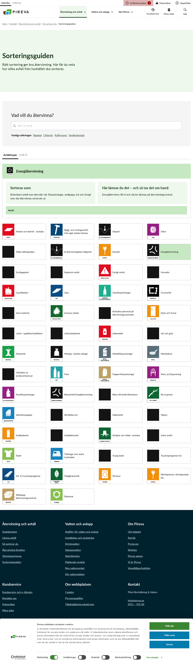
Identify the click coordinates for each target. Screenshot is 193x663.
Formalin (165, 272)
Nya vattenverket (74, 568)
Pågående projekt (75, 562)
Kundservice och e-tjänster (17, 592)
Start (4, 23)
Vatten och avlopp (100, 11)
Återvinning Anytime (13, 549)
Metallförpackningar (122, 353)
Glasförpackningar (121, 292)
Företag (16, 3)
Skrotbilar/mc (71, 414)
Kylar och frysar (168, 313)
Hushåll (5, 3)
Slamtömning (72, 556)
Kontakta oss (9, 598)
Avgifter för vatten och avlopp (81, 531)
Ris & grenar (167, 394)
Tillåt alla (169, 626)
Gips (66, 292)
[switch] (82, 657)
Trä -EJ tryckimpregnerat (28, 476)
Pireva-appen (135, 556)
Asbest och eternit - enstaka (30, 231)
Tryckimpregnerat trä (171, 455)
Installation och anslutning (79, 537)
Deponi (116, 231)
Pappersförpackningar (123, 374)
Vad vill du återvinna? (32, 115)
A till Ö (23, 154)
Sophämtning (9, 531)
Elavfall (116, 251)
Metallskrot (166, 353)
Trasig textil (118, 455)
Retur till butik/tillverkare (124, 394)
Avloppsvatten (73, 549)
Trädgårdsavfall (71, 476)
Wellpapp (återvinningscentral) (26, 496)
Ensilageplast (22, 272)
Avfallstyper (10, 154)
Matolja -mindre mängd (75, 353)
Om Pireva (124, 11)
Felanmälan (8, 604)
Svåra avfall (166, 435)
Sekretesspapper (24, 414)
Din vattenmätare (75, 574)
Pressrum (133, 543)
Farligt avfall (118, 272)
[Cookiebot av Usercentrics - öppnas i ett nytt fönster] (18, 657)
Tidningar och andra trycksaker (74, 455)
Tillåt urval (169, 635)
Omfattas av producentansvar (24, 374)
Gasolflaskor (22, 292)
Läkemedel (117, 333)
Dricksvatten (72, 543)
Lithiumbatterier (72, 333)
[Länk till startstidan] (16, 12)
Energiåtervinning (169, 251)
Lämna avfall (9, 537)
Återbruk (68, 496)
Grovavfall (166, 292)
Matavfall (20, 353)
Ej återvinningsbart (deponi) (77, 251)
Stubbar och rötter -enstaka (126, 435)
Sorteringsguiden (11, 562)
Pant (66, 374)
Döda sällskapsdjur (25, 251)
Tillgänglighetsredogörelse (79, 604)
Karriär (132, 537)
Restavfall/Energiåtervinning (78, 394)
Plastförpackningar (25, 394)
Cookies (69, 592)
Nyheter (132, 549)
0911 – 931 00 (136, 604)
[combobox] (99, 126)
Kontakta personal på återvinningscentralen (123, 313)
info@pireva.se (136, 600)
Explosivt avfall (71, 272)
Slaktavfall (117, 414)
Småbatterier (22, 435)
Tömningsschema (11, 556)
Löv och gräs (167, 333)
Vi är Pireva (134, 562)
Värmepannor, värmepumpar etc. (175, 476)
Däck (163, 231)
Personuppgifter (74, 598)
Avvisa (169, 644)
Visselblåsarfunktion (139, 568)
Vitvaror (116, 476)
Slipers (164, 414)
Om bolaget (134, 531)
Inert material (22, 313)
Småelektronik (71, 435)
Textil (18, 455)
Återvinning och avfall (71, 11)
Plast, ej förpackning (171, 374)
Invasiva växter (71, 313)
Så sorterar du (50, 23)
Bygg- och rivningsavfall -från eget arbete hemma (76, 231)
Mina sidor (8, 610)
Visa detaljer (152, 657)
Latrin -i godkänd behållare (29, 333)
